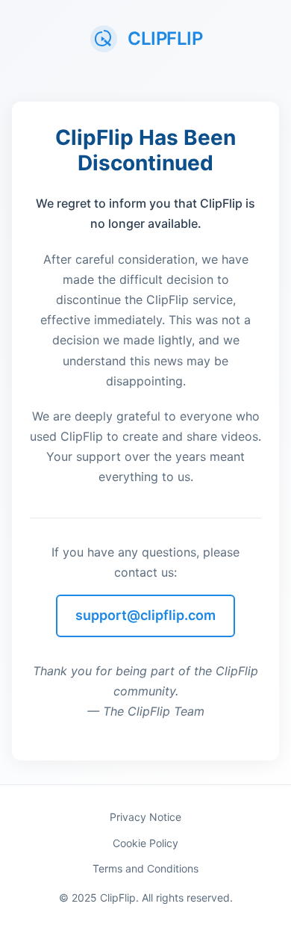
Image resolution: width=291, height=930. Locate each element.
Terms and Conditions (145, 868)
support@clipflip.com (145, 615)
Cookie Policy (145, 843)
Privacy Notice (145, 816)
